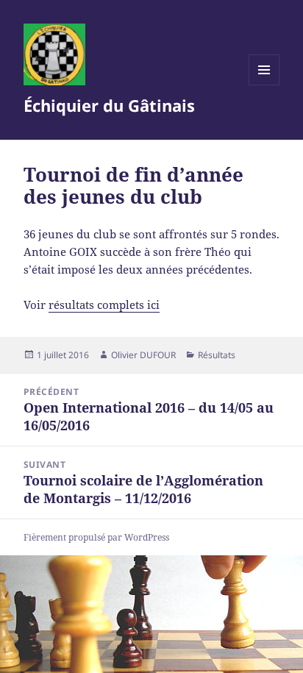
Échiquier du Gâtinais (109, 105)
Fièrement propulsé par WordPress (96, 537)
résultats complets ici (104, 304)
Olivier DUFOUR (143, 355)
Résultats (216, 355)
